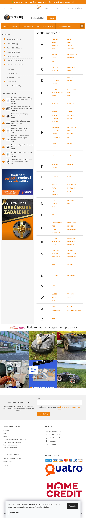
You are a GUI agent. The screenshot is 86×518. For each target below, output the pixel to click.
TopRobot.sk (53, 441)
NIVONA (69, 203)
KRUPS (54, 168)
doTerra (55, 80)
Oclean (54, 215)
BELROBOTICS (72, 54)
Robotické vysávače (14, 39)
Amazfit (55, 46)
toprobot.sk (53, 444)
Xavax (54, 307)
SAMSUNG (55, 250)
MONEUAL (55, 194)
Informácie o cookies (10, 445)
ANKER (69, 46)
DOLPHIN (70, 77)
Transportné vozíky (13, 77)
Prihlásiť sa (43, 414)
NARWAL (55, 200)
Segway (70, 250)
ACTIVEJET (55, 39)
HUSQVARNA (56, 137)
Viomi (54, 286)
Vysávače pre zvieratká (15, 65)
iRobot (55, 147)
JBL (53, 156)
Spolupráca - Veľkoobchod (12, 458)
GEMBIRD (55, 115)
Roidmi (54, 245)
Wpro (69, 297)
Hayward (55, 127)
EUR (69, 8)
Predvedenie (7, 462)
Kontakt (37, 8)
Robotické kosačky (13, 52)
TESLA (54, 265)
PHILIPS (54, 229)
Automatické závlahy (14, 86)
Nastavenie (14, 512)
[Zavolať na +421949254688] (6, 8)
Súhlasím (72, 506)
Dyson (54, 84)
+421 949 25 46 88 (42, 2)
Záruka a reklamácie (10, 448)
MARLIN (54, 188)
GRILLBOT (55, 122)
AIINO (54, 42)
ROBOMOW (71, 238)
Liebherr (55, 177)
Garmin (70, 112)
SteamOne (56, 257)
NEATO (54, 203)
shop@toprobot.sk (67, 2)
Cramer (70, 71)
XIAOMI (69, 307)
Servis (5, 465)
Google (55, 118)
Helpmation (71, 127)
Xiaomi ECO (56, 310)
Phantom (70, 226)
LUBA (69, 177)
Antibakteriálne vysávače (15, 60)
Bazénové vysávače (13, 56)
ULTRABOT (55, 275)
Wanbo (54, 294)
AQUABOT (70, 49)
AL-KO (69, 42)
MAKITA (54, 185)
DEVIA (54, 77)
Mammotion (71, 185)
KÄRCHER (55, 164)
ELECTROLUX (71, 89)
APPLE (54, 49)
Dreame (70, 80)
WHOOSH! (70, 294)
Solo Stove (71, 254)
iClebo (54, 144)
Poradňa (6, 436)
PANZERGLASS (57, 223)
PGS (53, 226)
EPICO (54, 96)
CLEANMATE (71, 67)
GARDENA (55, 112)
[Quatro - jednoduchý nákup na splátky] (17, 182)
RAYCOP (55, 238)
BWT (53, 61)
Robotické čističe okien (15, 48)
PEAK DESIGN (71, 223)
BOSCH (54, 58)
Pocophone (71, 229)
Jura (69, 156)
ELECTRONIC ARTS (58, 92)
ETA (68, 96)
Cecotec (55, 67)
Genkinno (70, 115)
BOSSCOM (70, 58)
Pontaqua (56, 233)
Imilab (69, 144)
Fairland (55, 104)
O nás (46, 8)
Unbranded (71, 275)
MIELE (69, 191)
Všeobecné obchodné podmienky (14, 439)
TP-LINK (70, 265)
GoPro (69, 118)
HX (68, 137)
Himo (69, 131)
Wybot (54, 300)
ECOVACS (55, 89)
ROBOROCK (56, 241)
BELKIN (54, 54)
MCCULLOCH (71, 188)
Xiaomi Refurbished (74, 310)
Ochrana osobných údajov (12, 442)
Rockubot (71, 241)
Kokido (70, 164)
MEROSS (55, 191)
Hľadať (51, 18)
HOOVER (70, 134)
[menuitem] (10, 26)
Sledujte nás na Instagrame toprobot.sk (51, 327)
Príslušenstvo (12, 73)
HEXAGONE (55, 131)
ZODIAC (54, 319)
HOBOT (54, 134)
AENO (69, 39)
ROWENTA (70, 245)
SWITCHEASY (71, 257)
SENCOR (55, 254)
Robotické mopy (12, 44)
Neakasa (11, 69)
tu (48, 507)
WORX (54, 297)
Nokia (54, 207)
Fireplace (70, 104)
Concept (55, 71)
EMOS (69, 92)
